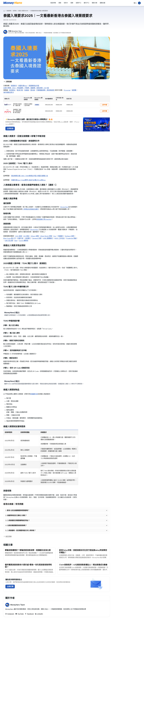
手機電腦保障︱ (41, 90)
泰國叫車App (22, 86)
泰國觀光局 (34, 394)
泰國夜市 (14, 86)
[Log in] (139, 3)
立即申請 (104, 105)
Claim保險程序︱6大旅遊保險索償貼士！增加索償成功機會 (83, 565)
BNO (14, 88)
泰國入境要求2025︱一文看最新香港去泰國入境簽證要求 (33, 10)
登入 (135, 3)
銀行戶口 (86, 3)
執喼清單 (40, 88)
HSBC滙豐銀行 (48, 238)
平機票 (27, 88)
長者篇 (26, 90)
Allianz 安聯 (35, 236)
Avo (54, 236)
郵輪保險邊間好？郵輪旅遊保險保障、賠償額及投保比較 (28, 550)
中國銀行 (61, 236)
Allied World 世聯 (46, 236)
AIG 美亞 (26, 236)
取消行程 (20, 90)
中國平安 (20, 238)
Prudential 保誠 (71, 238)
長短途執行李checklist (43, 219)
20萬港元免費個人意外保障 (28, 104)
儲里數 (74, 90)
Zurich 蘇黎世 (23, 241)
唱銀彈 (33, 88)
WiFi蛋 (46, 88)
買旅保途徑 (51, 90)
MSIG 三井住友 (59, 238)
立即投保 (10, 129)
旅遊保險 (9, 10)
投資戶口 (78, 3)
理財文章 (94, 3)
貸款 (59, 3)
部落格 (14, 10)
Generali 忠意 (36, 238)
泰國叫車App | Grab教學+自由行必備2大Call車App (28, 180)
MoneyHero (64, 207)
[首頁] (4, 11)
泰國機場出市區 (34, 86)
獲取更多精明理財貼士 (13, 580)
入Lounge (67, 90)
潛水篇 (32, 90)
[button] (56, 510)
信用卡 (66, 3)
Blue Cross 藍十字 (9, 238)
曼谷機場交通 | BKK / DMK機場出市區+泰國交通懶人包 (29, 176)
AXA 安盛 (18, 236)
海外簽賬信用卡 (8, 92)
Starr (16, 241)
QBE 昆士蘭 (9, 241)
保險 (71, 3)
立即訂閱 (10, 587)
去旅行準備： (7, 88)
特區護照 (20, 88)
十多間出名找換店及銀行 (30, 209)
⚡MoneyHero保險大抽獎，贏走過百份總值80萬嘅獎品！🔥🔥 (29, 119)
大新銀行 (28, 238)
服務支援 (102, 3)
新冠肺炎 (12, 90)
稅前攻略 (53, 3)
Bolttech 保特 (69, 236)
